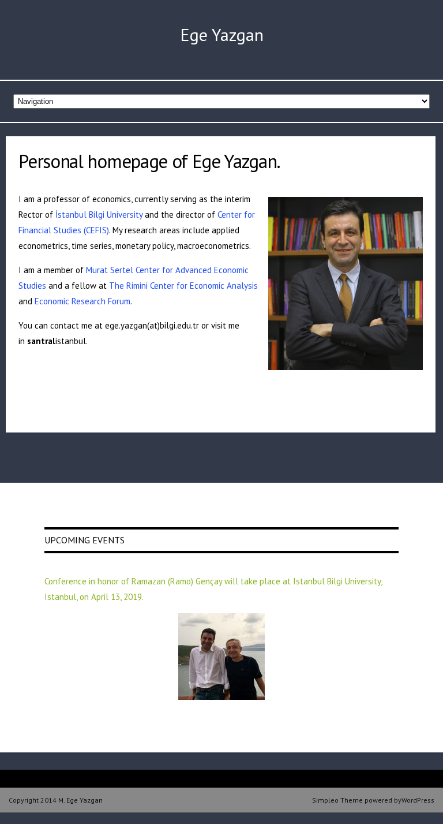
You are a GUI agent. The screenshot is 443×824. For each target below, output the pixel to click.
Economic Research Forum (82, 301)
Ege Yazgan (222, 34)
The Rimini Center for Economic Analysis (183, 285)
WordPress (417, 800)
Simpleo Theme (337, 800)
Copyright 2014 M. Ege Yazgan (56, 800)
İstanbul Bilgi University (98, 214)
